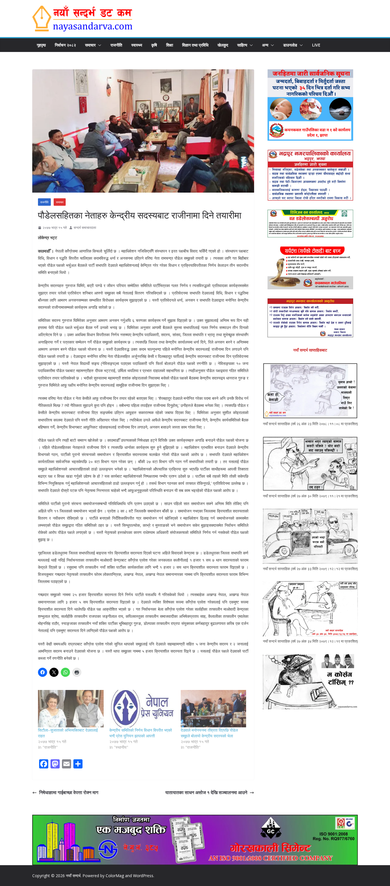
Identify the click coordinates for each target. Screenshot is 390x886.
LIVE (316, 45)
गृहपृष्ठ (41, 45)
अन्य (265, 45)
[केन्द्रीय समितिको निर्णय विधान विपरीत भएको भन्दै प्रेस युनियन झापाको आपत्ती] (142, 708)
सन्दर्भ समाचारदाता (85, 227)
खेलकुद (223, 45)
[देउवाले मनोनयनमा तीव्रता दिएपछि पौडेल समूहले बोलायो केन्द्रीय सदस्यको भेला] (213, 708)
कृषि (154, 45)
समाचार (90, 45)
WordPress (143, 875)
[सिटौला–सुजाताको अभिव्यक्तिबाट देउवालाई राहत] (71, 708)
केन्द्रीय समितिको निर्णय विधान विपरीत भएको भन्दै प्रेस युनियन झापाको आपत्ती (140, 732)
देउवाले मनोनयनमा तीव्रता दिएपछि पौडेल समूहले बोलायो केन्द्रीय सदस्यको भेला (209, 732)
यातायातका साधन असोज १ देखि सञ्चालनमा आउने (206, 792)
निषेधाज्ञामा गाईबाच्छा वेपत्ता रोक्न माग (68, 792)
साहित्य (242, 45)
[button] (98, 45)
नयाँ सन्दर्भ (73, 875)
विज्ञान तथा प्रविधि (195, 45)
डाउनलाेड (290, 45)
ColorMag (115, 875)
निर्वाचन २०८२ (65, 45)
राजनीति (116, 45)
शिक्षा (169, 45)
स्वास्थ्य (136, 45)
